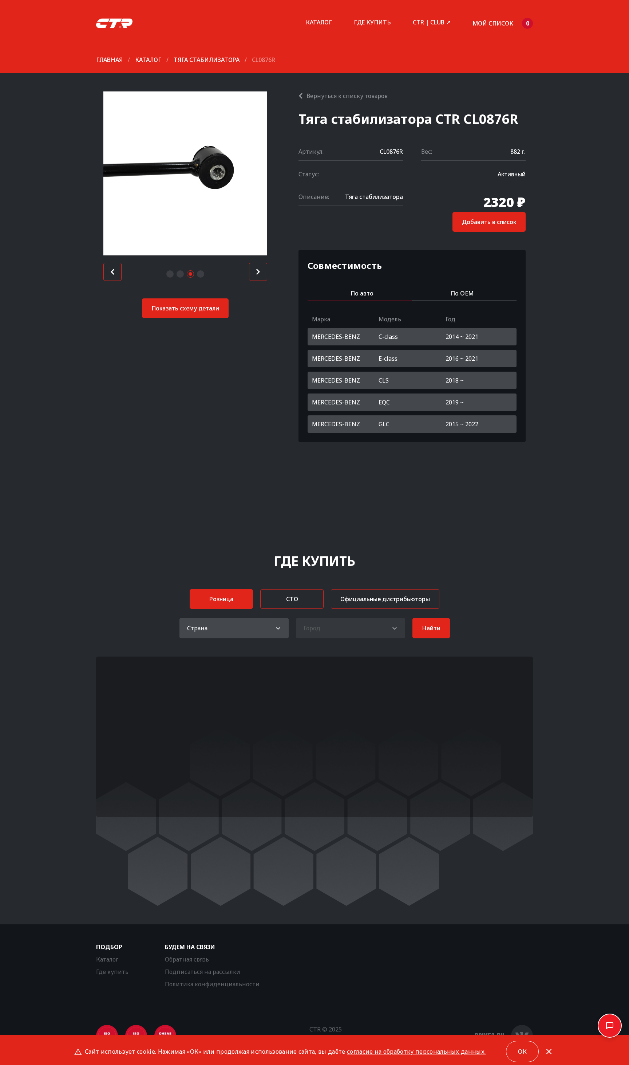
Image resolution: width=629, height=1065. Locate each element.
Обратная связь (187, 959)
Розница (221, 599)
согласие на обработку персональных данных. (416, 1052)
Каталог (319, 22)
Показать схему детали (185, 308)
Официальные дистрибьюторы (385, 599)
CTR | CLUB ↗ (432, 22)
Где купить (372, 22)
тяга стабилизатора (207, 60)
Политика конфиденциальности (212, 984)
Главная (109, 60)
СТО (292, 599)
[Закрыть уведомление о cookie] (549, 1051)
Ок (522, 1052)
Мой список (500, 23)
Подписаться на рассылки (202, 972)
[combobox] (188, 628)
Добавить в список (489, 222)
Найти (431, 628)
